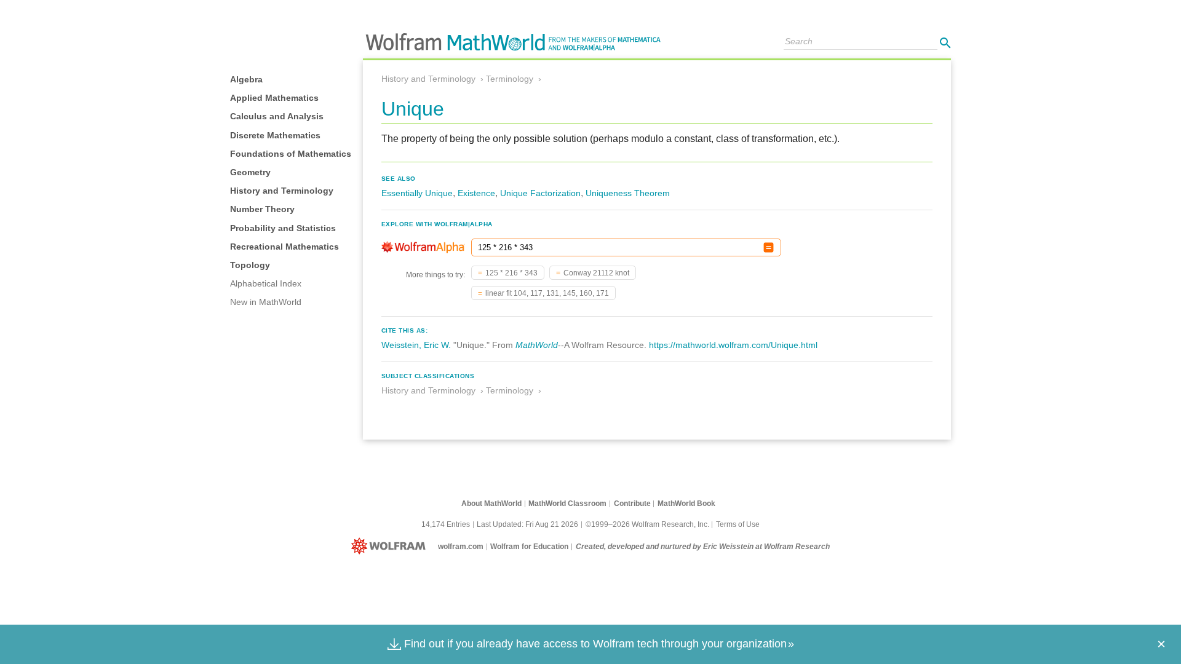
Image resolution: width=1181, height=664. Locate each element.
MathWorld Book (686, 503)
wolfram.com (460, 546)
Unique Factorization (540, 193)
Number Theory (262, 209)
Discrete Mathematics (275, 135)
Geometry (250, 172)
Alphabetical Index (265, 283)
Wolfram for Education (529, 546)
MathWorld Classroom (567, 503)
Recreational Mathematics (284, 246)
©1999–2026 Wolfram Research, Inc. (647, 524)
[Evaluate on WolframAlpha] (768, 247)
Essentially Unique (417, 193)
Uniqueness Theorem (628, 193)
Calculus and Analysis (277, 116)
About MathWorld (491, 503)
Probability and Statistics (283, 228)
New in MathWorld (265, 302)
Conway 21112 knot (596, 273)
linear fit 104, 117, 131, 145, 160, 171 (547, 293)
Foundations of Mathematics (290, 154)
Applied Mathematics (274, 98)
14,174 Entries (445, 524)
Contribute (632, 503)
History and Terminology (281, 191)
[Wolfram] (391, 546)
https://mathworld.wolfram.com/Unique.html (733, 345)
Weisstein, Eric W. (416, 345)
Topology (250, 265)
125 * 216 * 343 (511, 273)
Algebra (246, 79)
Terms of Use (738, 524)
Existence (476, 193)
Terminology (509, 79)
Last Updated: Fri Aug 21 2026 (527, 524)
